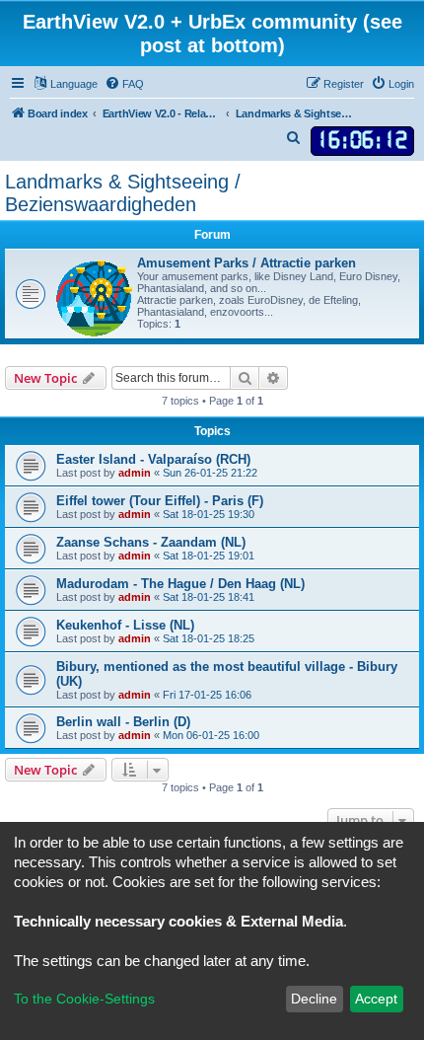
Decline (314, 998)
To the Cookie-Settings (84, 998)
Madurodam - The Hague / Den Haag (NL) (180, 583)
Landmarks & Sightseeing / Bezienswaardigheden (123, 193)
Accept (376, 998)
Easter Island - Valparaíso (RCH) (153, 459)
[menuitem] (124, 84)
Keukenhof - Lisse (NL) (125, 625)
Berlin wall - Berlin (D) (123, 721)
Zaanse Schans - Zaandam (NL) (151, 542)
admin (134, 473)
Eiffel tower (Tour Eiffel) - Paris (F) (159, 500)
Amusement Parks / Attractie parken (246, 263)
